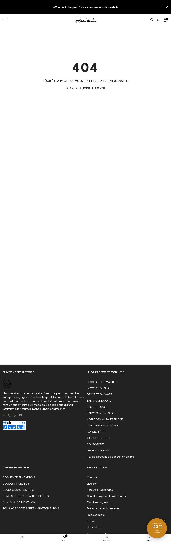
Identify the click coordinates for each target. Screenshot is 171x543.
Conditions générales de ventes (106, 496)
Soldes (91, 521)
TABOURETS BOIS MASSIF (102, 425)
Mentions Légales (97, 502)
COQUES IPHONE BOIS (16, 483)
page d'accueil (94, 87)
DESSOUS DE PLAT (98, 450)
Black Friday (94, 527)
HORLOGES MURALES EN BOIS (105, 419)
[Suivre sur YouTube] (20, 415)
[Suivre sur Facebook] (4, 415)
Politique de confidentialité (103, 508)
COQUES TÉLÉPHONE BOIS (19, 477)
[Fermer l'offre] (164, 521)
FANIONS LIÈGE (96, 431)
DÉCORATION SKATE (99, 394)
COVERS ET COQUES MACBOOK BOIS (26, 496)
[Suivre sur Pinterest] (15, 415)
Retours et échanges (100, 489)
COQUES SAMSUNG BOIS (18, 489)
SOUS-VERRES (95, 444)
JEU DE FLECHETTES (99, 438)
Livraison (92, 483)
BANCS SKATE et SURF (100, 413)
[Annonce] (85, 7)
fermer (4, 7)
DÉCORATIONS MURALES (102, 382)
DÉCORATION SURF (98, 388)
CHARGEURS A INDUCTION (19, 502)
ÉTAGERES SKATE (97, 407)
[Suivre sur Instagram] (9, 415)
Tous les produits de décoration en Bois (110, 456)
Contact (92, 477)
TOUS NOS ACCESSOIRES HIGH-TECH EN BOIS (31, 508)
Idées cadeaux (96, 514)
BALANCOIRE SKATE (99, 400)
